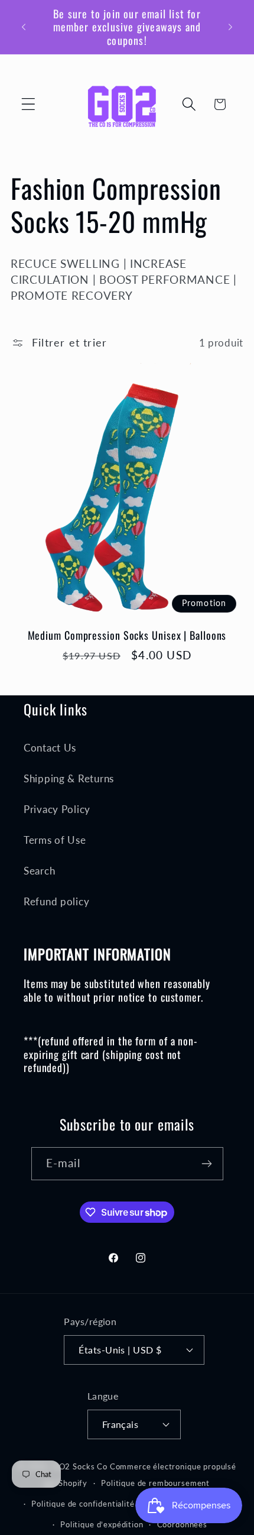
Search (39, 870)
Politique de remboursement (155, 1483)
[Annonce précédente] (24, 27)
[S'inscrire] (207, 1163)
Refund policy (56, 901)
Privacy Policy (57, 809)
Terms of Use (55, 840)
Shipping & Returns (69, 778)
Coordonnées (182, 1524)
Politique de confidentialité (83, 1503)
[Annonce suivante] (230, 27)
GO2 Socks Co (80, 1466)
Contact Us (50, 747)
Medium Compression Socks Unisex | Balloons (127, 635)
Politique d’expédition (101, 1524)
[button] (28, 104)
